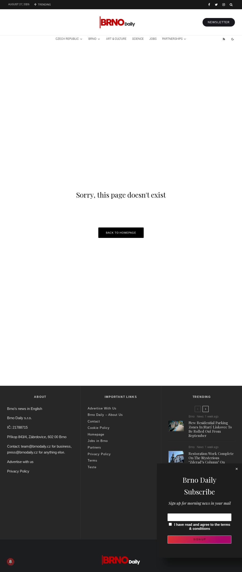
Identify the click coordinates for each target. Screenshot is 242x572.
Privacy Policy (18, 471)
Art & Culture (116, 39)
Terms (92, 460)
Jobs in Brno (98, 441)
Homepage (96, 434)
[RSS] (224, 39)
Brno (92, 39)
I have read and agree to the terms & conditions (202, 526)
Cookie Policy (99, 428)
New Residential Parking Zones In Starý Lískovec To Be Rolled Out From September (210, 429)
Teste (92, 467)
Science (138, 39)
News (200, 416)
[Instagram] (223, 5)
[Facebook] (209, 5)
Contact (94, 421)
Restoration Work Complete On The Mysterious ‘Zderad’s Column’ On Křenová (211, 459)
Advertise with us (20, 462)
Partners (94, 447)
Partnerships (172, 39)
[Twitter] (216, 5)
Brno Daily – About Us (105, 415)
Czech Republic (67, 39)
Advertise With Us (102, 408)
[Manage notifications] (10, 561)
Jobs (152, 39)
